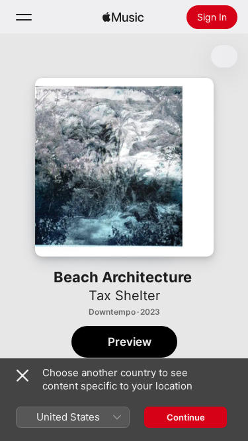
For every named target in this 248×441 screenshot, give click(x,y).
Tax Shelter (124, 295)
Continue (186, 417)
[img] (123, 17)
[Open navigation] (23, 17)
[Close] (22, 375)
